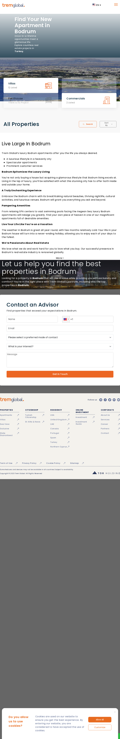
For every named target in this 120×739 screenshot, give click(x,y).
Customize (99, 727)
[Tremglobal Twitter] (109, 400)
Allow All (100, 719)
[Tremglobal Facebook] (105, 400)
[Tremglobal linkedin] (100, 400)
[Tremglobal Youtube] (118, 400)
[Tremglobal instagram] (114, 400)
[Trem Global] (12, 400)
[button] (66, 319)
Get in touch (60, 374)
